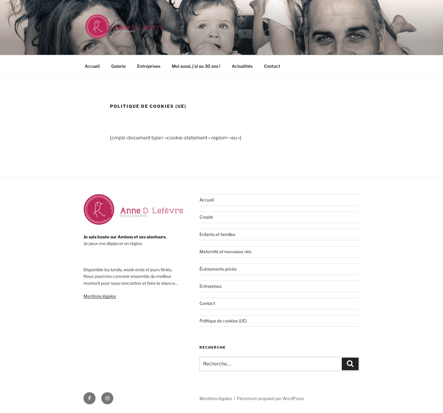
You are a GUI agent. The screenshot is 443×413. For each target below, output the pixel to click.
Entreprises (148, 66)
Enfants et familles (217, 234)
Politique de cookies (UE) (223, 320)
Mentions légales (99, 296)
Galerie (118, 66)
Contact (272, 66)
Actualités (242, 66)
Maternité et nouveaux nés (225, 251)
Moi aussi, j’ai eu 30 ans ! (196, 66)
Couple (206, 216)
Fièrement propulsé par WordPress (270, 398)
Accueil (92, 66)
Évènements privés (218, 269)
